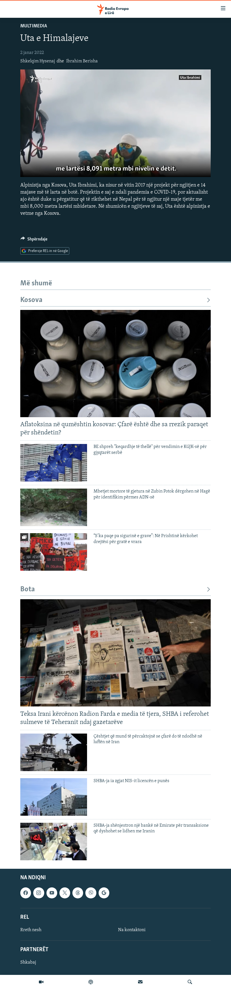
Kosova (31, 300)
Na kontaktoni (132, 930)
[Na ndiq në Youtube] (51, 892)
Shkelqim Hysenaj (37, 61)
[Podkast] (90, 982)
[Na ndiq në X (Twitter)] (64, 892)
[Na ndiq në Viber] (90, 892)
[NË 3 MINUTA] (140, 982)
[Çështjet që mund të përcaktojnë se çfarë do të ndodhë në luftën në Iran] (53, 752)
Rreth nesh (30, 930)
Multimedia (33, 26)
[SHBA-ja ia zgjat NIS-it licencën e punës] (53, 797)
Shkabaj (28, 962)
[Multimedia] (41, 982)
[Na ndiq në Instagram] (38, 892)
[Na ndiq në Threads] (77, 892)
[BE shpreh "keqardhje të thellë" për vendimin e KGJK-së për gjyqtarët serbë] (53, 463)
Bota (27, 589)
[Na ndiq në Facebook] (25, 892)
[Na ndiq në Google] (104, 892)
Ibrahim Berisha (82, 61)
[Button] (34, 240)
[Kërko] (189, 982)
